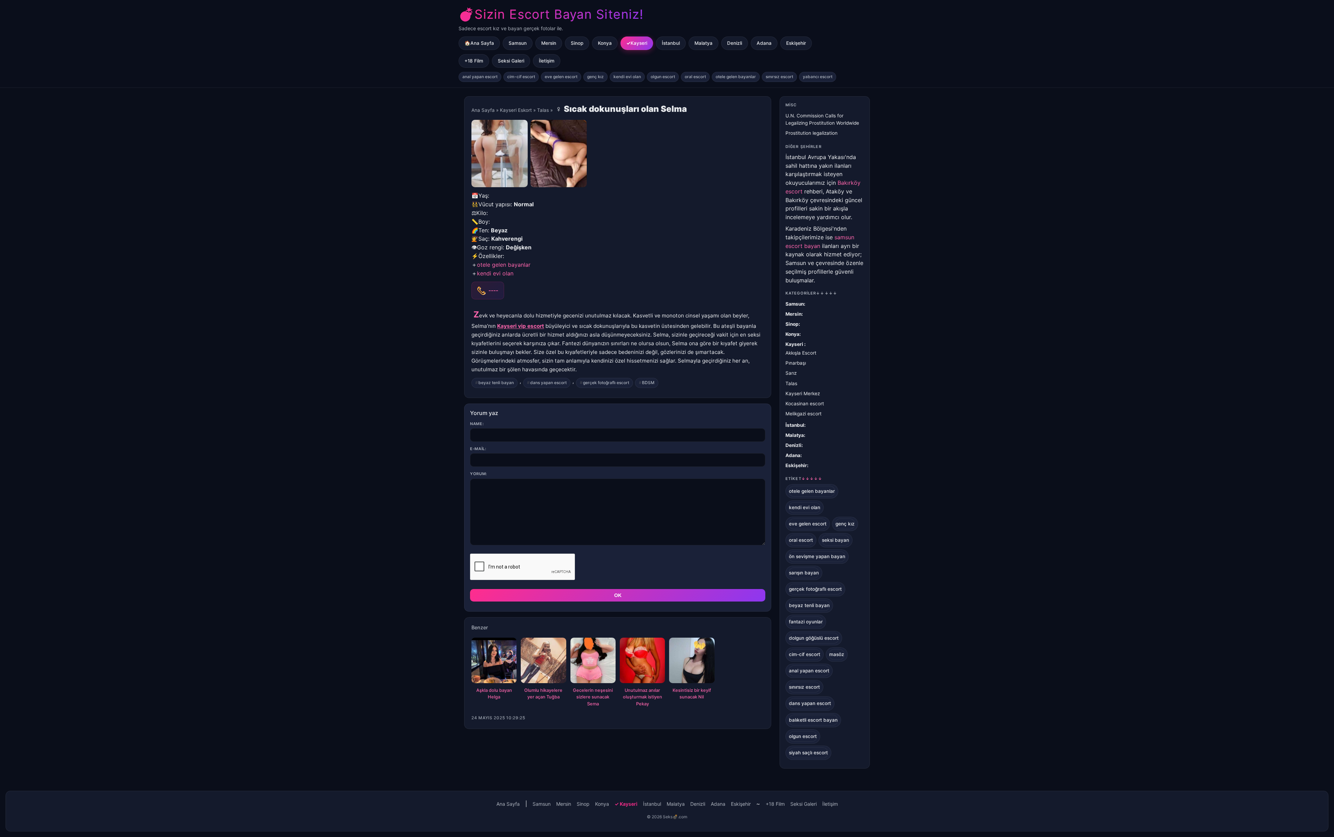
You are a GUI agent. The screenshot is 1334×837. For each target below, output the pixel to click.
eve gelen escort (561, 76)
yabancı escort (817, 76)
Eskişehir (796, 43)
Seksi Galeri (511, 61)
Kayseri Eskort (516, 110)
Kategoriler (811, 293)
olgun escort (663, 76)
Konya (605, 43)
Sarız (791, 373)
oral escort (695, 76)
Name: (477, 423)
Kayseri (639, 43)
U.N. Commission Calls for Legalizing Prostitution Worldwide (822, 119)
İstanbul (671, 43)
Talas (543, 110)
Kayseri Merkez (802, 393)
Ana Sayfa (483, 110)
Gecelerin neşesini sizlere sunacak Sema (593, 697)
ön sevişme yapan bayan (817, 556)
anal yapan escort (479, 76)
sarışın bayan (804, 572)
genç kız (595, 76)
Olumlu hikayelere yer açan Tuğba (543, 694)
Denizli (734, 43)
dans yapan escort (548, 382)
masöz (836, 654)
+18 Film (473, 61)
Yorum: (478, 473)
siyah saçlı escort (808, 752)
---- (493, 290)
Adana (764, 43)
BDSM (648, 382)
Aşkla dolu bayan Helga (494, 694)
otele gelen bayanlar (736, 76)
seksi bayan (835, 540)
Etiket (803, 478)
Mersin (548, 43)
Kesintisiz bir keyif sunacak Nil (692, 694)
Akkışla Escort (800, 353)
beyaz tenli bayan (496, 382)
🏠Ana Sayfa (479, 43)
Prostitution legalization (811, 133)
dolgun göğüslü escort (814, 638)
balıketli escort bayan (813, 720)
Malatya (703, 43)
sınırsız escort (779, 76)
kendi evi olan (627, 76)
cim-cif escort (521, 76)
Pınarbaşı (795, 363)
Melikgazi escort (803, 413)
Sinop (577, 43)
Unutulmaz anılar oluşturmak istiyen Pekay (642, 697)
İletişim (546, 61)
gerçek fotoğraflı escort (606, 382)
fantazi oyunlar (806, 621)
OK (617, 595)
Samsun (518, 43)
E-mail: (478, 448)
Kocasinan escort (804, 403)
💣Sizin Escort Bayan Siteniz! (551, 14)
